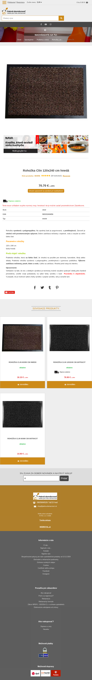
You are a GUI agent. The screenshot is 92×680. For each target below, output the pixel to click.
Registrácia (20, 2)
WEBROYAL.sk (45, 527)
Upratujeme (29, 40)
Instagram (46, 574)
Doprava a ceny (46, 626)
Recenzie (66, 176)
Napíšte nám (46, 554)
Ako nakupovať (46, 593)
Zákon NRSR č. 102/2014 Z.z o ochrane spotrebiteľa (46, 604)
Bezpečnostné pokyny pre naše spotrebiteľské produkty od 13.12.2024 (46, 557)
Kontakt (46, 551)
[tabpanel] (46, 144)
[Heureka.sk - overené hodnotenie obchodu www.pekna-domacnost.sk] (84, 18)
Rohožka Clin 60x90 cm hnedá (22, 362)
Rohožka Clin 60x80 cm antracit (22, 439)
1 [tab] (46, 149)
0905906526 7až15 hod (47, 502)
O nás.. (46, 545)
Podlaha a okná (43, 40)
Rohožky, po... (57, 40)
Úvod (19, 40)
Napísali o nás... (46, 548)
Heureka (46, 629)
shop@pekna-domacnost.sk (47, 506)
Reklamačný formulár (46, 601)
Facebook (46, 571)
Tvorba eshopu (45, 520)
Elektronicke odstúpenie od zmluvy (46, 607)
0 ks (78, 2)
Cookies (46, 565)
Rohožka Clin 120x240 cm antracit (69, 362)
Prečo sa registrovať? (46, 596)
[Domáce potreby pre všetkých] (33, 10)
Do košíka (24, 384)
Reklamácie (46, 599)
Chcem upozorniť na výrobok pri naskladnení (46, 191)
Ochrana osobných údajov (46, 562)
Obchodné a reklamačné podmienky (46, 559)
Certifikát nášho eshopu (46, 568)
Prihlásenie (11, 2)
